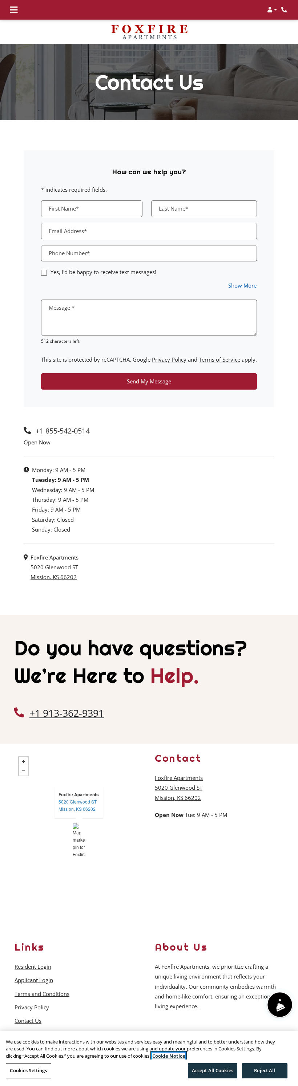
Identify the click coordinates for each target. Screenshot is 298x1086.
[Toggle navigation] (14, 10)
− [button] (23, 771)
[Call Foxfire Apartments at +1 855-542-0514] (285, 10)
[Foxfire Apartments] (79, 839)
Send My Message (149, 381)
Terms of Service (219, 359)
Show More (242, 285)
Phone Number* (69, 253)
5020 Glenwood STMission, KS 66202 (78, 805)
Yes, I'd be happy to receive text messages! (103, 272)
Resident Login (33, 966)
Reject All (264, 1070)
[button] (272, 10)
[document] (79, 839)
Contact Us (28, 1020)
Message (61, 307)
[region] (149, 1058)
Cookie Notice (168, 1056)
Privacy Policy (169, 359)
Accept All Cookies (212, 1070)
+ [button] (23, 761)
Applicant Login (34, 980)
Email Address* (68, 231)
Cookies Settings (28, 1070)
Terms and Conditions (42, 993)
